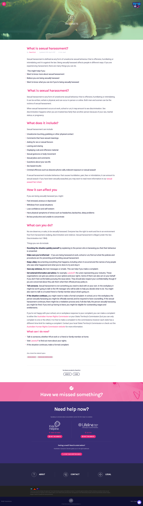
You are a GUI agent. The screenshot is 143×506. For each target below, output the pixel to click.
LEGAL (108, 474)
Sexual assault (32, 357)
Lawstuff (71, 273)
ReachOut (32, 52)
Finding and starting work (45, 357)
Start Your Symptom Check (72, 454)
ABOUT (42, 474)
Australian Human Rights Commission (53, 316)
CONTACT (75, 474)
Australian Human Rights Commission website (46, 327)
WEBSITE (67, 374)
